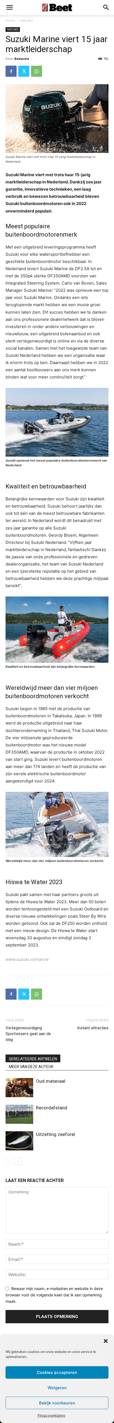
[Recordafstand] (19, 1114)
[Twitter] (23, 71)
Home (10, 20)
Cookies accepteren (57, 1372)
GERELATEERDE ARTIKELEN (33, 1059)
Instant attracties (92, 1027)
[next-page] (17, 1161)
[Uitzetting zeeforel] (19, 1140)
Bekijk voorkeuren (57, 1403)
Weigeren (57, 1387)
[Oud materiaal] (19, 1087)
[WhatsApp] (36, 71)
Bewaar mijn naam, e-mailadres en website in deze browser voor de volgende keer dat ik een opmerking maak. (54, 1294)
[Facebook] (11, 71)
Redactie (21, 59)
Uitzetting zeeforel (55, 1134)
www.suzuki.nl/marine (27, 959)
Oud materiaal (50, 1081)
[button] (105, 1341)
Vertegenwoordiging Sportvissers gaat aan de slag (28, 1033)
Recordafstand (51, 1107)
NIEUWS (26, 20)
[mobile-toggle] (9, 7)
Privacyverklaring (51, 1415)
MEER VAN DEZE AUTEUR (31, 1066)
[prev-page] (9, 1161)
